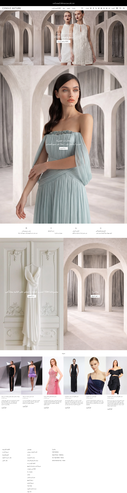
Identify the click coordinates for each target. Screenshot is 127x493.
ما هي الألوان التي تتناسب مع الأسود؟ (71, 396)
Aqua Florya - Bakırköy (57, 455)
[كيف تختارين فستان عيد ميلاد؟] (31, 375)
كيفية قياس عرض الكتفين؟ (91, 396)
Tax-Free (29, 486)
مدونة (63, 353)
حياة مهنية (29, 491)
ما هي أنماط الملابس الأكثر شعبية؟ (50, 396)
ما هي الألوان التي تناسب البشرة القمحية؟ (115, 396)
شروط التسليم (30, 483)
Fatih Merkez (55, 452)
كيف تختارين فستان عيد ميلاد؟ (28, 396)
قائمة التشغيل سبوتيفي (32, 452)
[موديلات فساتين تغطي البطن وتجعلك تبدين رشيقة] (10, 375)
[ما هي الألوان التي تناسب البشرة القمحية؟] (116, 375)
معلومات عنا (30, 472)
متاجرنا (28, 455)
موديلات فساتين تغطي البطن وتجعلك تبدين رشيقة (10, 396)
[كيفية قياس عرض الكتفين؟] (95, 375)
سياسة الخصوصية (31, 457)
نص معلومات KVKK (31, 469)
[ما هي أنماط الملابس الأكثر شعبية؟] (52, 375)
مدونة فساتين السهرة (31, 488)
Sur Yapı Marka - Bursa (58, 457)
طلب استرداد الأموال (6, 457)
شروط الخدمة (5, 452)
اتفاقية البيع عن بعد (31, 463)
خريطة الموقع (30, 480)
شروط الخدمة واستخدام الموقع (34, 466)
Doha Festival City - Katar (58, 460)
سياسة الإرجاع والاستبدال (32, 460)
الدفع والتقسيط (5, 455)
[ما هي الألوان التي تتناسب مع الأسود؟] (74, 375)
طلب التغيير (4, 460)
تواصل (28, 474)
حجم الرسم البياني (31, 477)
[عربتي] (123, 8)
